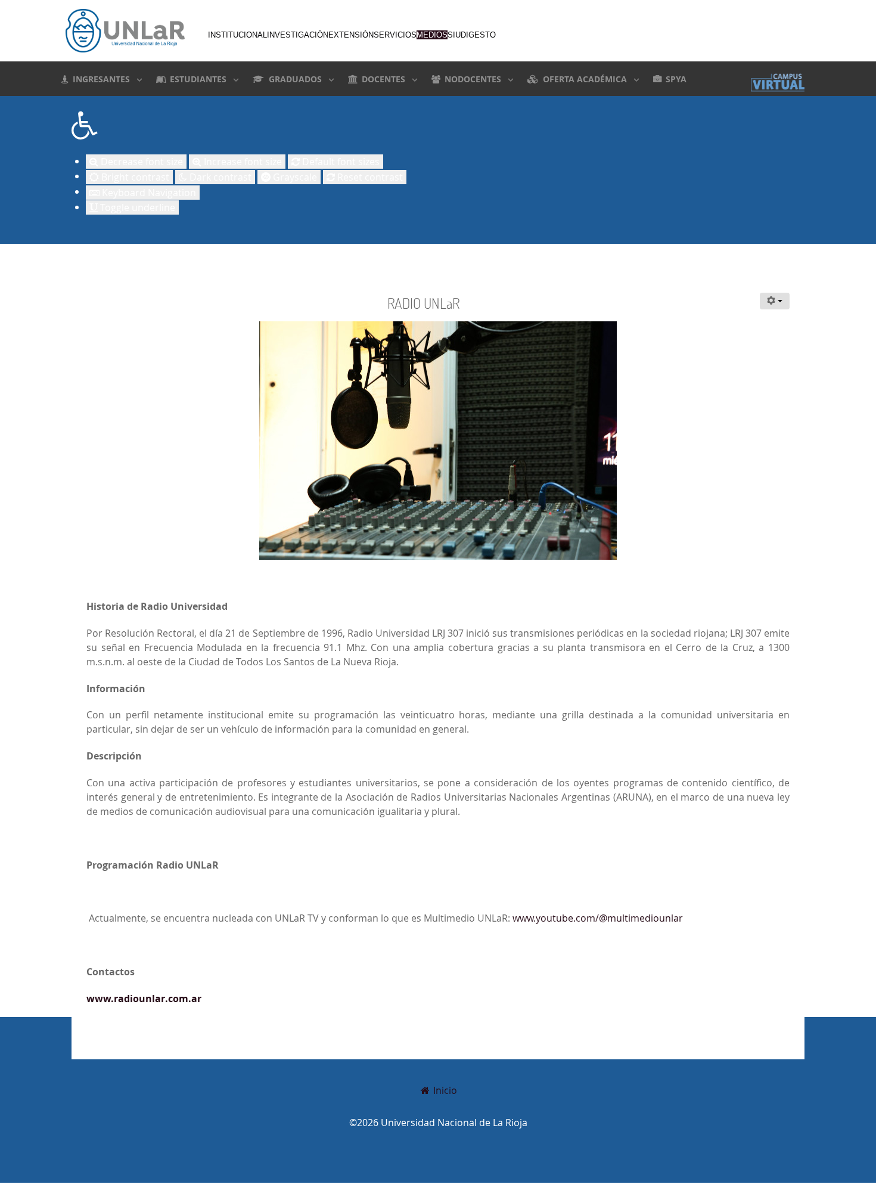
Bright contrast (134, 177)
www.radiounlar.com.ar (143, 998)
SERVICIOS (395, 34)
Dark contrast (219, 177)
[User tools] (775, 301)
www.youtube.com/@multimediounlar (597, 918)
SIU (454, 34)
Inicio (444, 1090)
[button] (438, 125)
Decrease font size (140, 161)
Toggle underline (136, 207)
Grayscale (294, 177)
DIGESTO (478, 34)
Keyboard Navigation (148, 192)
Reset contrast (369, 177)
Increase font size (241, 161)
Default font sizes (340, 161)
